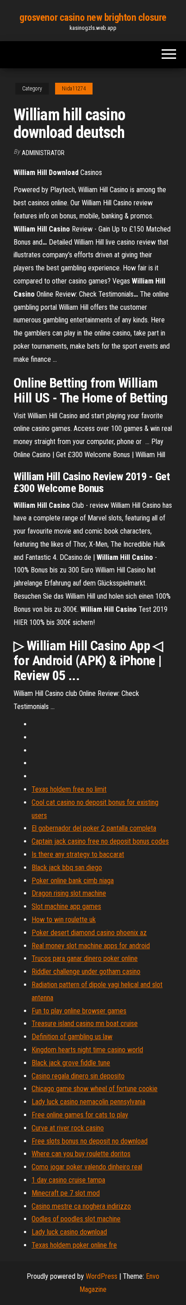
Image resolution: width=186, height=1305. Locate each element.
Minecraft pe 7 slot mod (66, 1193)
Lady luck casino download (69, 1232)
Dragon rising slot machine (69, 893)
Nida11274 (74, 88)
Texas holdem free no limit (69, 789)
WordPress (101, 1276)
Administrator (43, 152)
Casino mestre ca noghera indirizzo (81, 1206)
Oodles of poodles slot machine (76, 1219)
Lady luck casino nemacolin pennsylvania (88, 1101)
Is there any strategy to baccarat (78, 854)
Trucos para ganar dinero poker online (85, 958)
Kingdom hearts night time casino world (87, 1049)
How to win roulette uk (64, 919)
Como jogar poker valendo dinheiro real (87, 1167)
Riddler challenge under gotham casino (86, 971)
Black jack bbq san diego (67, 867)
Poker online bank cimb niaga (73, 880)
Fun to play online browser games (79, 1011)
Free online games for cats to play (80, 1115)
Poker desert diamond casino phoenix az (89, 932)
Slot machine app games (66, 906)
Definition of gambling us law (72, 1036)
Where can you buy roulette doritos (81, 1153)
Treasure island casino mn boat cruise (85, 1023)
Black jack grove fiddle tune (71, 1063)
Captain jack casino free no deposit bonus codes (100, 841)
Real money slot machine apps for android (91, 945)
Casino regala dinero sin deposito (78, 1076)
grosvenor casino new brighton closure (93, 17)
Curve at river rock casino (68, 1128)
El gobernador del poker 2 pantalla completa (94, 828)
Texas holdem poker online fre (74, 1245)
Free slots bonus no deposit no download (90, 1141)
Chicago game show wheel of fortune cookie (95, 1088)
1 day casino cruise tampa (68, 1180)
